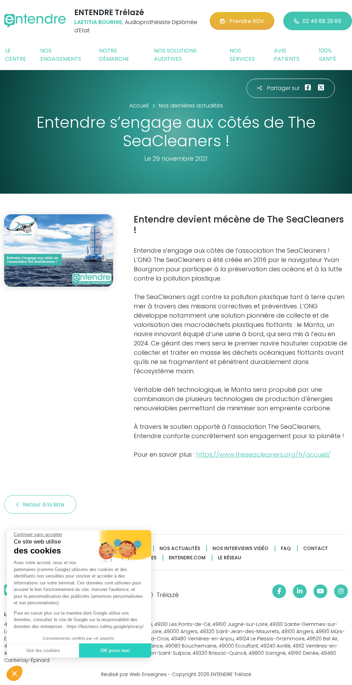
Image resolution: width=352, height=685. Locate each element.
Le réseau (229, 558)
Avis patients (286, 55)
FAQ (286, 548)
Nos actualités (180, 548)
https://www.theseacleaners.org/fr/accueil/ (263, 454)
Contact (315, 548)
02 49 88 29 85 (321, 21)
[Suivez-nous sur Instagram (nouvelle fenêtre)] (341, 591)
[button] (14, 673)
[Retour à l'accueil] (35, 21)
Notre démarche (114, 55)
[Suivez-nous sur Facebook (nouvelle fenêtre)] (279, 591)
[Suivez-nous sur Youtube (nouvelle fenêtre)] (320, 591)
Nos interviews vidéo (240, 548)
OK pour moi (115, 650)
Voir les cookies (43, 650)
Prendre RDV (246, 21)
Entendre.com (187, 558)
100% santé (327, 55)
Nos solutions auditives (175, 55)
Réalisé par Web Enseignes (134, 674)
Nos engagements (60, 55)
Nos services (242, 55)
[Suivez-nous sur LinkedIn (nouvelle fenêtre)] (300, 591)
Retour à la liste (44, 505)
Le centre (15, 55)
